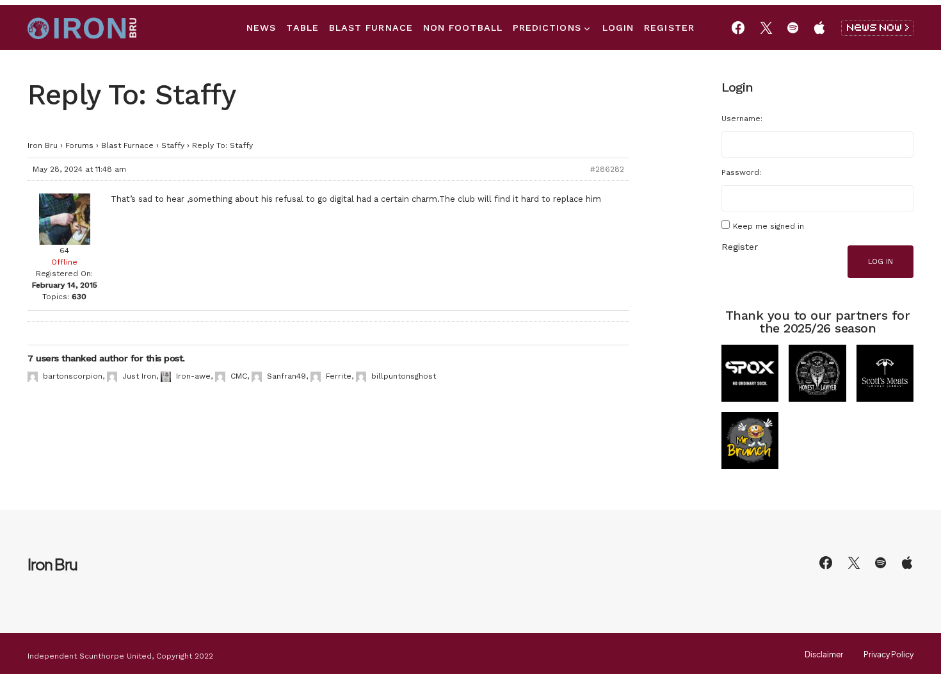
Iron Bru (43, 145)
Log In (880, 262)
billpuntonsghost (403, 376)
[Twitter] (766, 27)
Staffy (172, 145)
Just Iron (139, 376)
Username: (741, 118)
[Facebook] (738, 27)
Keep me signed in (768, 226)
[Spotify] (792, 27)
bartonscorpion (72, 376)
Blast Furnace (127, 145)
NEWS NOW (877, 28)
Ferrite (338, 376)
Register (739, 247)
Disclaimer (824, 655)
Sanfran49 (286, 376)
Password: (741, 172)
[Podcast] (819, 27)
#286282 (607, 169)
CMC (238, 376)
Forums (79, 145)
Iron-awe (193, 376)
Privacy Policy (888, 655)
